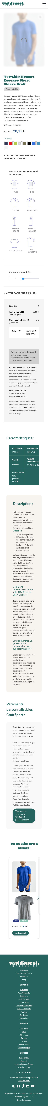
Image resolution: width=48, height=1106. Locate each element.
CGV (32, 1096)
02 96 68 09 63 (24, 1081)
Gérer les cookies (24, 1100)
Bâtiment (24, 990)
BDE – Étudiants (24, 1009)
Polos (24, 1032)
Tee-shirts (24, 1029)
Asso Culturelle (24, 993)
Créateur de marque (24, 1006)
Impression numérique (24, 1064)
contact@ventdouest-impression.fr (24, 1077)
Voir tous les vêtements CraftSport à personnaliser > (22, 815)
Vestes (24, 1041)
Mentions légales (21, 1096)
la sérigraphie (26, 679)
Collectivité (24, 1002)
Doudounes (24, 1044)
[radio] (6, 143)
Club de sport (24, 999)
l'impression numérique (22, 682)
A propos (24, 970)
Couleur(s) (8, 139)
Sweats (24, 1038)
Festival (24, 1012)
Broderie (24, 1061)
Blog (24, 980)
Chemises (24, 1035)
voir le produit (20, 933)
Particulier (24, 1015)
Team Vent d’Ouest (24, 973)
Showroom (24, 976)
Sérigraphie (24, 1058)
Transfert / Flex (24, 1067)
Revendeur (24, 1018)
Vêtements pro (24, 1048)
